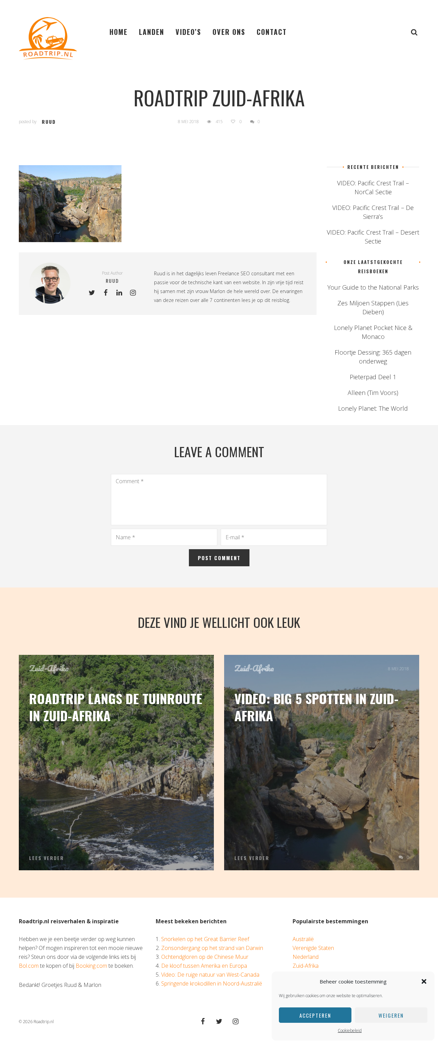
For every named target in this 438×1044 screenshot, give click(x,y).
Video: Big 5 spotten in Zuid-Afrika (316, 707)
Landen (151, 31)
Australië (303, 939)
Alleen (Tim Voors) (373, 392)
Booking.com (91, 965)
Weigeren (391, 1015)
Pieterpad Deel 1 (373, 377)
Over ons (228, 31)
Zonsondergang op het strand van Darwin (212, 948)
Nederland (306, 957)
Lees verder (46, 858)
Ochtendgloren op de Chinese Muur (204, 957)
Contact (272, 31)
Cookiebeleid (350, 1030)
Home (119, 31)
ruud (49, 121)
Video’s (188, 31)
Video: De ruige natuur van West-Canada (210, 974)
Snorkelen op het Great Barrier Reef (205, 939)
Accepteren (315, 1015)
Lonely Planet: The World (373, 408)
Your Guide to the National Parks (373, 287)
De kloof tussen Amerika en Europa (204, 965)
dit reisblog (277, 300)
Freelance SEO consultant (246, 273)
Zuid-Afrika (49, 668)
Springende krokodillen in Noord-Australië (211, 983)
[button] (424, 981)
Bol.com (29, 965)
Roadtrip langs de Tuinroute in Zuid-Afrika (115, 707)
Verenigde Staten (313, 948)
